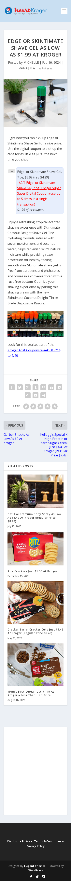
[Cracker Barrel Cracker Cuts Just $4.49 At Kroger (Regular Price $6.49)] (35, 602)
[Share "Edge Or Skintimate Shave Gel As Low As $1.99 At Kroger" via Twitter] (20, 387)
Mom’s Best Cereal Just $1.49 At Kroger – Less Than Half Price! (30, 693)
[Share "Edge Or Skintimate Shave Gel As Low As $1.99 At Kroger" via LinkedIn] (51, 387)
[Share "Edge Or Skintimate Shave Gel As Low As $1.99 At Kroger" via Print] (43, 395)
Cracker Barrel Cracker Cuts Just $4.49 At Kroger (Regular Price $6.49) (35, 631)
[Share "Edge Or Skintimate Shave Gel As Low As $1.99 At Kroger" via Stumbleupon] (28, 395)
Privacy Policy (35, 846)
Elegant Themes (34, 866)
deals (23, 68)
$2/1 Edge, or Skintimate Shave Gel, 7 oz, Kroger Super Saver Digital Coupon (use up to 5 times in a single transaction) (39, 193)
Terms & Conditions (47, 841)
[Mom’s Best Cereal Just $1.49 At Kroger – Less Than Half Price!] (35, 664)
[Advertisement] (35, 773)
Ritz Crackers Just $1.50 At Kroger (32, 571)
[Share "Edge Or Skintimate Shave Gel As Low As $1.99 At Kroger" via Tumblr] (35, 387)
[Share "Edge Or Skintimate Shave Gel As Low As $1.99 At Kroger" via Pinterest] (43, 387)
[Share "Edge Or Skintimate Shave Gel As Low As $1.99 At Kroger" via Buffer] (59, 387)
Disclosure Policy (18, 841)
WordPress (35, 870)
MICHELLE (31, 62)
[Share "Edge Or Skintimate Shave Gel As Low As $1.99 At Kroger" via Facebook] (12, 387)
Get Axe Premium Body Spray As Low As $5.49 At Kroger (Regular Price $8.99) (34, 517)
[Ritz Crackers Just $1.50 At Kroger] (35, 548)
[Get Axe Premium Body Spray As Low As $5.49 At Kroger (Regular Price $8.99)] (35, 491)
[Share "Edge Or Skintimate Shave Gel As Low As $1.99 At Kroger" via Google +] (28, 387)
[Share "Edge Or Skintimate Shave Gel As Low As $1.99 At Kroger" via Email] (35, 395)
